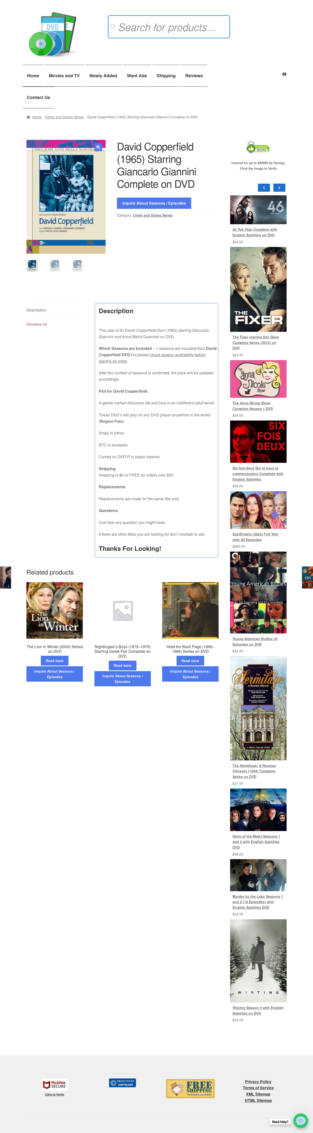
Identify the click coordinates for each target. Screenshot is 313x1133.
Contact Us (38, 97)
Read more (55, 660)
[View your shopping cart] (258, 71)
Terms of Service (258, 1087)
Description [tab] (36, 310)
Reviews (194, 75)
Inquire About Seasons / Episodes (154, 203)
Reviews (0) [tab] (36, 324)
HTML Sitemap (258, 1100)
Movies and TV (64, 75)
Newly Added (103, 75)
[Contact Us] (300, 1120)
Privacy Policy (258, 1081)
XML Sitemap (258, 1094)
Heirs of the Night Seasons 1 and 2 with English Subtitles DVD (256, 842)
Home (33, 75)
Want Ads (137, 75)
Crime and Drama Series (64, 116)
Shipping (166, 75)
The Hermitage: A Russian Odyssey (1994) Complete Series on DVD (254, 771)
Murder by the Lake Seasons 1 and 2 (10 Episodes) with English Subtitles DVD (258, 902)
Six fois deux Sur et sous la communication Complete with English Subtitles (258, 473)
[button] (98, 147)
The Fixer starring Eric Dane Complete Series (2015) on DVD (256, 342)
